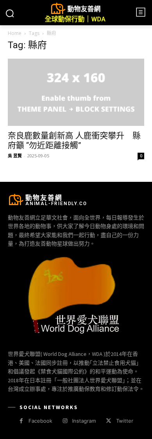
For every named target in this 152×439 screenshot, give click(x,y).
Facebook (40, 421)
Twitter (124, 421)
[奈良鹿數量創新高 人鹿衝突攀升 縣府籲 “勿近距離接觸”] (76, 92)
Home (14, 33)
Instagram (84, 421)
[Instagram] (65, 421)
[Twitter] (108, 421)
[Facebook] (21, 421)
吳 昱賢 (15, 156)
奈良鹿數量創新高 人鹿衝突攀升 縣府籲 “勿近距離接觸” (74, 140)
